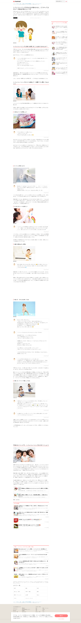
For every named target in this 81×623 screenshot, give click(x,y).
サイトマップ (15, 609)
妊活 (36, 608)
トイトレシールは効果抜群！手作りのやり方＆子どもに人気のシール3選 (61, 32)
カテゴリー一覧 (15, 611)
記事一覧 (14, 610)
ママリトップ (15, 608)
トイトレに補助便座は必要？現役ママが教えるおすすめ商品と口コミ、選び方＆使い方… (33, 562)
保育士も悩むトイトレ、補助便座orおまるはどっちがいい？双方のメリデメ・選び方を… (33, 575)
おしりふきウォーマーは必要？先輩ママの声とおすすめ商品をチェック (61, 73)
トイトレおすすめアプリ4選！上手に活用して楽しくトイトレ (61, 58)
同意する (61, 615)
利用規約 (23, 610)
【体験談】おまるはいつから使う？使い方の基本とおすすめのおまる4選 (61, 53)
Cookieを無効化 (61, 618)
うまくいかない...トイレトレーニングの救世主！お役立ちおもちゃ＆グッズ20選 (61, 63)
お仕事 (44, 609)
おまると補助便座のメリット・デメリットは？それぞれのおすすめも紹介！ (33, 555)
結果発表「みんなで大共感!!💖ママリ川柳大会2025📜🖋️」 (30, 519)
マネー (44, 611)
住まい (44, 610)
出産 (36, 610)
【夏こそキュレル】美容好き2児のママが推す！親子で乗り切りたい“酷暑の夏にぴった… (33, 513)
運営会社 (23, 608)
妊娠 (36, 609)
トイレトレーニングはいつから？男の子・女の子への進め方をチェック (61, 68)
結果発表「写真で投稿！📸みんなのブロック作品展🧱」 (30, 525)
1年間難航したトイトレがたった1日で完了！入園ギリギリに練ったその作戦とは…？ (33, 568)
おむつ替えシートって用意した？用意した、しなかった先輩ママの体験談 (61, 37)
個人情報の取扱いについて (26, 609)
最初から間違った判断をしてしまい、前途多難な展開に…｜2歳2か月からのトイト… (33, 495)
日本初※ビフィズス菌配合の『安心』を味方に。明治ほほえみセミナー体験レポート (33, 506)
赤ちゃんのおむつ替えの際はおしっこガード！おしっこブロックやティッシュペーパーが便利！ (61, 43)
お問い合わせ (24, 611)
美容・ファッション (45, 608)
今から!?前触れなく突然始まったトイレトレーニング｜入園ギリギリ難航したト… (33, 489)
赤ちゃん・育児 (38, 611)
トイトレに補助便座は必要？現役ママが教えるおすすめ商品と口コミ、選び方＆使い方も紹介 (61, 48)
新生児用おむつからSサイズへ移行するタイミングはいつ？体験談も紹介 (61, 27)
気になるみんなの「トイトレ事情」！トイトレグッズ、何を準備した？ (33, 549)
